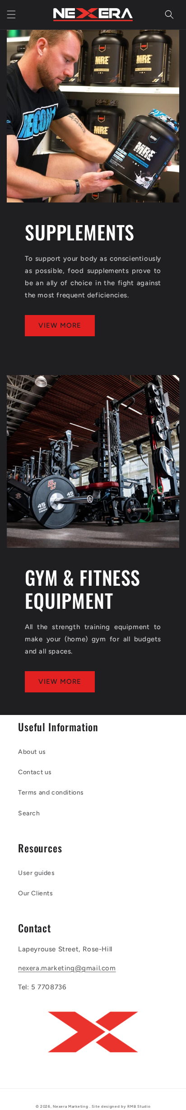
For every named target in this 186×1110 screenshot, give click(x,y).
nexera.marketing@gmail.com (67, 968)
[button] (11, 14)
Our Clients (35, 893)
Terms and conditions (51, 792)
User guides (36, 873)
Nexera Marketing (70, 1106)
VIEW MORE (59, 325)
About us (32, 752)
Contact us (35, 772)
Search (29, 813)
